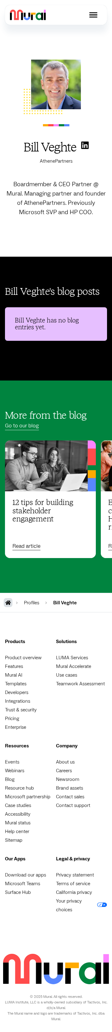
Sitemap (13, 840)
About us (65, 762)
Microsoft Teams (22, 884)
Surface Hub (18, 892)
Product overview (23, 658)
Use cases (66, 675)
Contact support (73, 805)
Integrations (17, 701)
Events (12, 762)
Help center (17, 831)
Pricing (12, 718)
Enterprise (15, 727)
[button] (93, 15)
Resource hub (19, 788)
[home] (28, 15)
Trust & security (21, 710)
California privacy (74, 892)
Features (14, 666)
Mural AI (13, 675)
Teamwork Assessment (80, 684)
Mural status (17, 823)
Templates (15, 684)
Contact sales (70, 797)
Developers (16, 692)
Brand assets (69, 788)
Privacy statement (75, 875)
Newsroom (67, 779)
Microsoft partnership (27, 797)
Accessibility (17, 814)
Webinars (14, 771)
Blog (10, 779)
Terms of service (73, 884)
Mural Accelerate (73, 666)
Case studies (18, 805)
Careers (64, 771)
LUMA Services (72, 658)
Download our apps (25, 875)
